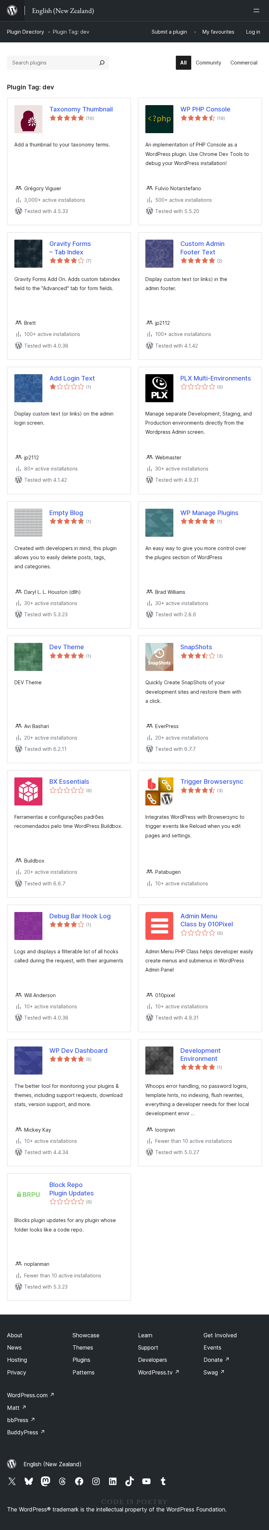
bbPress (21, 1419)
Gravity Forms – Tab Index (70, 247)
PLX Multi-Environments (215, 378)
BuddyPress (26, 1432)
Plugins (81, 1359)
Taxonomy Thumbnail (81, 109)
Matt (17, 1407)
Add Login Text (72, 378)
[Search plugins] (102, 63)
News (14, 1347)
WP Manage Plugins (209, 512)
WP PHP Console (205, 109)
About (14, 1335)
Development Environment (200, 1054)
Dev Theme (66, 647)
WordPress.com (31, 1395)
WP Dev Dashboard (78, 1050)
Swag (214, 1372)
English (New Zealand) (52, 1464)
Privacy (16, 1372)
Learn (145, 1335)
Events (212, 1347)
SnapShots (196, 647)
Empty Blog (66, 512)
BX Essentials (69, 781)
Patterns (84, 1372)
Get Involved (220, 1335)
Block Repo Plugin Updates (71, 1188)
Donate (217, 1359)
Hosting (17, 1359)
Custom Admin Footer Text (202, 247)
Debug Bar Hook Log (80, 916)
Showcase (86, 1335)
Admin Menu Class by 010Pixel (206, 920)
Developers (152, 1359)
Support (148, 1347)
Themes (83, 1347)
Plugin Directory (25, 32)
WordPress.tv (159, 1372)
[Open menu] (258, 10)
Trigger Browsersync (211, 781)
